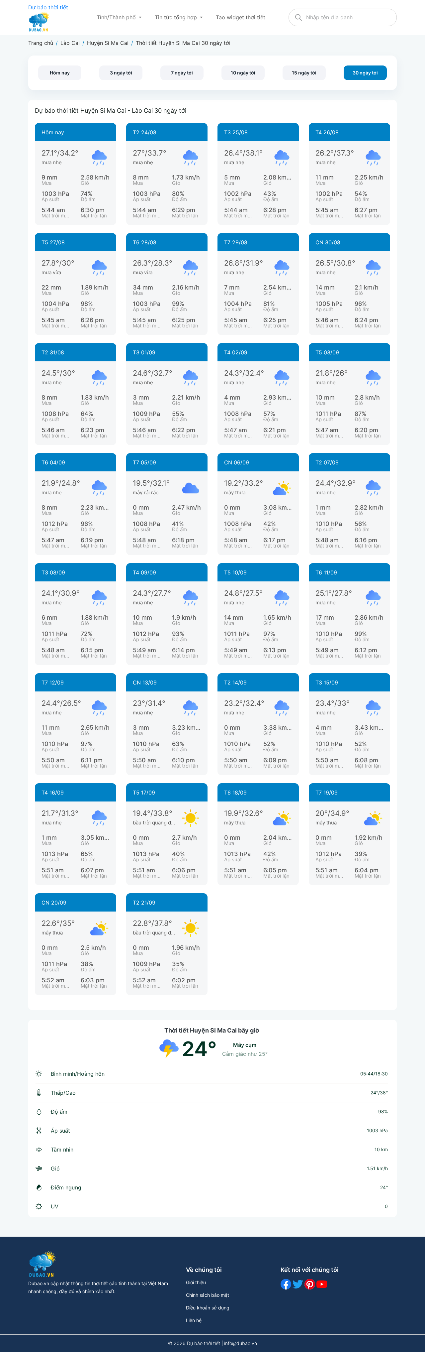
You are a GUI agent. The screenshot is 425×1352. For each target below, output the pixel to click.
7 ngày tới (182, 72)
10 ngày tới (243, 72)
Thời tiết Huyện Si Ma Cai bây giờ (211, 1030)
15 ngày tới (304, 72)
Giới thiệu (196, 1282)
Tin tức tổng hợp (177, 17)
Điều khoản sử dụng (207, 1307)
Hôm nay (60, 72)
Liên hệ (194, 1320)
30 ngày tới (365, 72)
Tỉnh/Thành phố (117, 17)
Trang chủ (40, 43)
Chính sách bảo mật (207, 1295)
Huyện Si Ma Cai (107, 43)
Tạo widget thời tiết (240, 17)
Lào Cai (70, 43)
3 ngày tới (121, 72)
